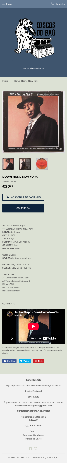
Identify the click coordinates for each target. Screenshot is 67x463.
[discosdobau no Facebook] (30, 449)
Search (33, 431)
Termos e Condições (33, 435)
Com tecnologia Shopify (44, 457)
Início (5, 81)
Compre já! (23, 208)
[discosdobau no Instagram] (35, 449)
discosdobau (22, 457)
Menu (9, 4)
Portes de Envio (33, 438)
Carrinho (60, 4)
